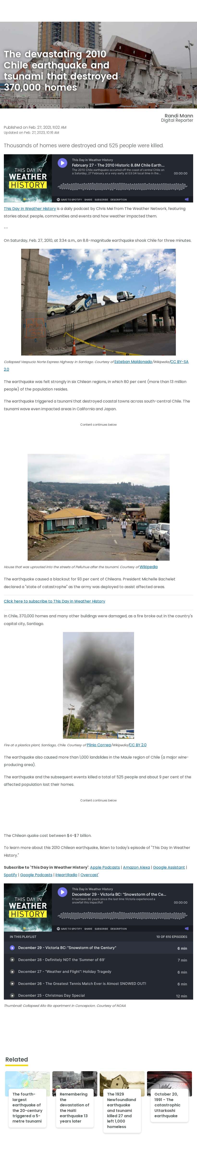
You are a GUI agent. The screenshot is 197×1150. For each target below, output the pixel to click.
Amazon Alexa (136, 867)
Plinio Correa (99, 745)
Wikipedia (149, 567)
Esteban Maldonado (133, 361)
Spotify (10, 875)
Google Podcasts (36, 875)
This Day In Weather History (30, 208)
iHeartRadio (66, 875)
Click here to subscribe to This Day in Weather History (54, 601)
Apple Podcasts (105, 867)
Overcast (89, 875)
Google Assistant (169, 867)
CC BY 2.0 (138, 745)
